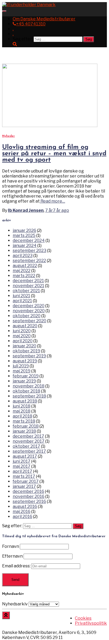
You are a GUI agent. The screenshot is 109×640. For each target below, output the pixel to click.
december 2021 (28, 280)
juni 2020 (22, 330)
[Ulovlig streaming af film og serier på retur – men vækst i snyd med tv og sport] (49, 125)
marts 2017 (24, 476)
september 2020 (29, 320)
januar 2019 (24, 381)
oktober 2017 (26, 446)
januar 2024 (25, 245)
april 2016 (22, 516)
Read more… (52, 201)
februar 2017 (26, 481)
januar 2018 (24, 431)
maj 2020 (22, 335)
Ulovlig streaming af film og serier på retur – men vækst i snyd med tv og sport (54, 153)
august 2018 (25, 401)
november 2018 (28, 386)
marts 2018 (24, 421)
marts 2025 (24, 235)
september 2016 (29, 501)
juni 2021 (21, 295)
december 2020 (28, 305)
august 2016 (25, 506)
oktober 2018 (26, 391)
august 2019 (25, 360)
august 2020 (25, 325)
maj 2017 (21, 466)
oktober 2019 (26, 350)
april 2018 (22, 416)
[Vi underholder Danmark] (29, 4)
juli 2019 (21, 365)
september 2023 (29, 250)
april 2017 (22, 471)
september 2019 (29, 355)
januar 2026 (24, 230)
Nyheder (8, 136)
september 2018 (29, 396)
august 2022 (25, 265)
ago (57, 210)
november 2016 (28, 496)
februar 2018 (26, 426)
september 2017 (29, 451)
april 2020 (23, 340)
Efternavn (12, 556)
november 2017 (28, 441)
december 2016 (28, 491)
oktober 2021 (26, 290)
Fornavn (10, 546)
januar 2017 (24, 486)
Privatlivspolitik (91, 623)
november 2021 (28, 285)
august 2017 (25, 456)
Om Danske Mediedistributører (44, 18)
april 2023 (23, 255)
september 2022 (29, 260)
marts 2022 (24, 275)
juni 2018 (21, 406)
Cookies (83, 618)
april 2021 (22, 300)
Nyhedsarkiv (15, 603)
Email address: (16, 565)
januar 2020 (24, 345)
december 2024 (29, 240)
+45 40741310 (31, 23)
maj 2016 (21, 511)
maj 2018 (21, 411)
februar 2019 (26, 376)
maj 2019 (21, 370)
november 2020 (29, 310)
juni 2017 (21, 461)
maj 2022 (21, 270)
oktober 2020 (26, 315)
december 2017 (28, 436)
